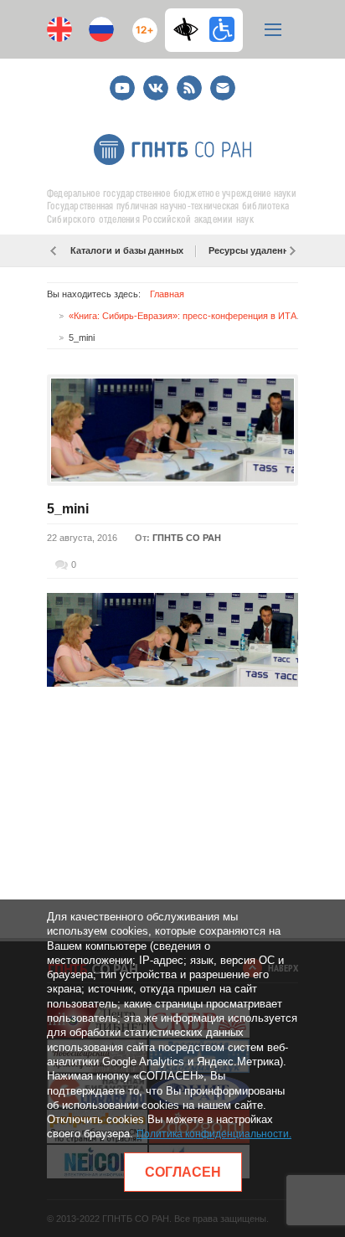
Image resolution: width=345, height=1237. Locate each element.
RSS (187, 80)
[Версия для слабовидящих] (190, 29)
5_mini (68, 509)
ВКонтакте (155, 80)
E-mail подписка (222, 88)
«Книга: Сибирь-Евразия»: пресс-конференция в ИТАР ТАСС (199, 316)
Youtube (122, 80)
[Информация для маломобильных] (221, 29)
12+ (141, 23)
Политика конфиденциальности (212, 1134)
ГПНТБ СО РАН (186, 538)
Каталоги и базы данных (126, 250)
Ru (101, 29)
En (59, 29)
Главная (167, 294)
